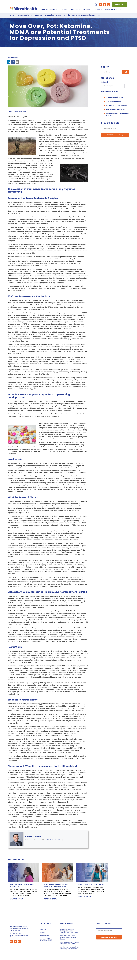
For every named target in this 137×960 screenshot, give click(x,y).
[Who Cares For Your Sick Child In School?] (23, 872)
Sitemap (42, 932)
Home (12, 15)
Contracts (43, 929)
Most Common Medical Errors (91, 884)
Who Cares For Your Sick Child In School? (23, 885)
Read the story (16, 899)
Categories (105, 82)
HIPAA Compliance (113, 101)
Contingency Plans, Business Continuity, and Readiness (69, 947)
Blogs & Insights (23, 15)
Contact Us (118, 5)
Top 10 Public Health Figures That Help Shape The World (56, 885)
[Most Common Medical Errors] (92, 872)
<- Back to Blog (13, 57)
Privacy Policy (44, 936)
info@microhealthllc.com (20, 936)
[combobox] (115, 86)
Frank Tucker (33, 836)
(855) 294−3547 (17, 933)
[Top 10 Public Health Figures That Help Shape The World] (57, 872)
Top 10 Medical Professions (116, 105)
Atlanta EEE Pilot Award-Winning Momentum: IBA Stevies (68, 937)
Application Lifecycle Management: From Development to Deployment (69, 930)
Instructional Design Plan (116, 109)
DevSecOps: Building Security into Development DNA (69, 943)
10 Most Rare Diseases (114, 97)
